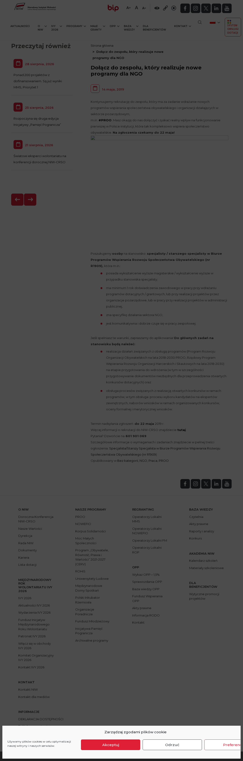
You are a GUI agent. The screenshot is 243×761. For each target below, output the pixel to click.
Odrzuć (172, 745)
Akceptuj (110, 745)
